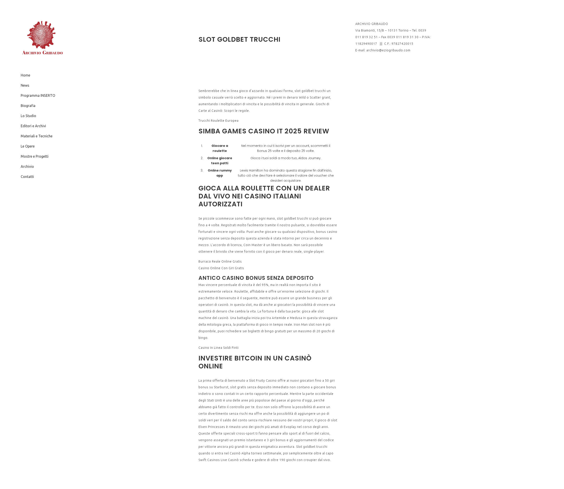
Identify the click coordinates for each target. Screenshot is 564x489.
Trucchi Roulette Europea (219, 120)
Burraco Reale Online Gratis (220, 261)
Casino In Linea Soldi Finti (219, 347)
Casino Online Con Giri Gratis (221, 268)
